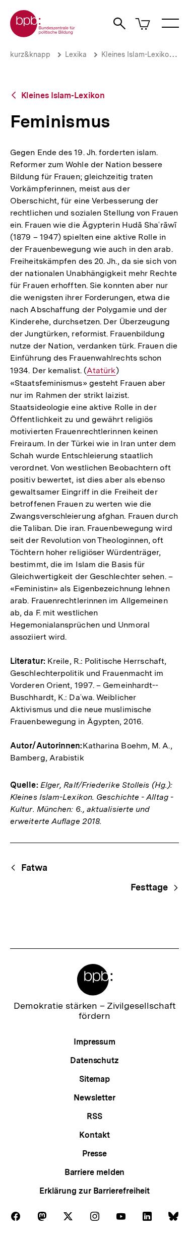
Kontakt (94, 1135)
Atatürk (101, 371)
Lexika (76, 54)
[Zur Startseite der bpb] (43, 34)
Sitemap (94, 1079)
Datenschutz (94, 1060)
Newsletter (94, 1097)
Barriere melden (95, 1172)
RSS (94, 1116)
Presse (94, 1153)
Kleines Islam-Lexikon (137, 54)
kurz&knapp (30, 54)
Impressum (94, 1042)
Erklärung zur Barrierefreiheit (94, 1191)
